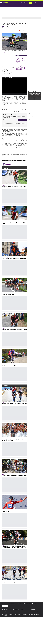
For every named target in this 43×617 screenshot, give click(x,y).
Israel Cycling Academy (5, 52)
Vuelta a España (21, 18)
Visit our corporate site (32, 603)
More (39, 5)
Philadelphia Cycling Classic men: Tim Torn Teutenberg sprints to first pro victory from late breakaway (35, 120)
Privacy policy (23, 609)
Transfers (27, 18)
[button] (41, 2)
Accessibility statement (5, 611)
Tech (24, 5)
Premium (20, 5)
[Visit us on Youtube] (25, 2)
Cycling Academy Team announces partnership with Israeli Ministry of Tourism (20, 58)
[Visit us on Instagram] (24, 2)
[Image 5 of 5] (26, 41)
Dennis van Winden (10, 53)
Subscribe (30, 2)
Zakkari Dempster (15, 160)
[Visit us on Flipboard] (27, 2)
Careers (13, 611)
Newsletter (25, 30)
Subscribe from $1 (33, 18)
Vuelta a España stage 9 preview (12, 18)
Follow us (21, 30)
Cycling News (7, 26)
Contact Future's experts (15, 609)
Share (4, 30)
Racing (9, 5)
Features (34, 5)
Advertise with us (24, 611)
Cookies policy (33, 609)
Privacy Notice (5, 122)
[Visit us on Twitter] (23, 2)
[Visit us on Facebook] (21, 2)
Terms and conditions (5, 609)
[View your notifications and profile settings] (38, 3)
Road (3, 160)
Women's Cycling (15, 5)
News (6, 5)
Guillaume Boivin (20, 52)
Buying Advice (29, 5)
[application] (14, 85)
